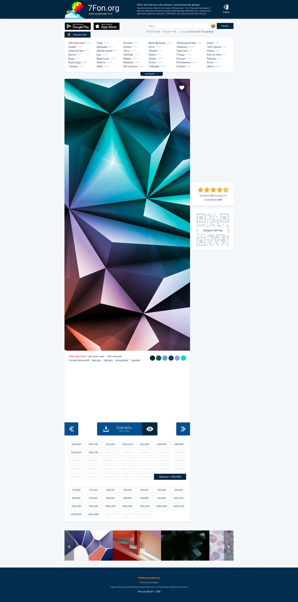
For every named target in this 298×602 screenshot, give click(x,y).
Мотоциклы (130, 66)
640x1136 (178, 498)
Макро (127, 58)
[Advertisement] (213, 130)
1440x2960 (144, 514)
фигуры (96, 360)
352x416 (144, 490)
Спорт (210, 42)
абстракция (115, 356)
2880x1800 (127, 468)
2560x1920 (93, 468)
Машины (128, 62)
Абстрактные (76, 42)
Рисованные (183, 62)
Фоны (210, 62)
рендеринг (122, 360)
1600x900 (144, 452)
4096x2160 (127, 476)
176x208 (76, 490)
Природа (181, 46)
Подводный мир (186, 42)
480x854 (127, 498)
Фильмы (211, 58)
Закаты (101, 62)
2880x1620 (110, 468)
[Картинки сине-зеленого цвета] (152, 358)
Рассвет (181, 58)
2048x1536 (161, 460)
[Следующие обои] (183, 428)
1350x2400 (93, 514)
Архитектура (75, 50)
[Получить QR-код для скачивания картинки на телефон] (213, 229)
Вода (71, 58)
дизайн (136, 360)
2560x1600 (76, 468)
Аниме (72, 46)
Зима (100, 66)
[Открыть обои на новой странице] (149, 428)
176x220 (93, 490)
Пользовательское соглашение (151, 587)
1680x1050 (76, 460)
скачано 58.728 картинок (201, 32)
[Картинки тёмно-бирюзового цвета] (158, 358)
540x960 (144, 498)
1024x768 (93, 444)
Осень (152, 62)
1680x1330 (93, 460)
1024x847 (110, 444)
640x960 (161, 498)
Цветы (211, 66)
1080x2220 (178, 506)
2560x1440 (178, 460)
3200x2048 (161, 468)
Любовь (128, 54)
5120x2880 (144, 476)
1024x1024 (127, 444)
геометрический (79, 360)
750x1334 (144, 506)
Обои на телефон (149, 582)
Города (72, 66)
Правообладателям (121, 587)
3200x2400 (178, 468)
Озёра (152, 54)
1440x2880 (127, 514)
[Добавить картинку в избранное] (182, 87)
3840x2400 (110, 476)
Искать (225, 26)
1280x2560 (76, 514)
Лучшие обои (80, 34)
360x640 (76, 498)
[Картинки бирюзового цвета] (183, 358)
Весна (72, 54)
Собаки (180, 66)
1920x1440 (144, 460)
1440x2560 (110, 514)
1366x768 (93, 452)
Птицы (180, 54)
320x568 (178, 490)
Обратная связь (178, 587)
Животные (103, 58)
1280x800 (161, 444)
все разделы (151, 74)
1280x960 (178, 444)
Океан (152, 58)
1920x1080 (110, 460)
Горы (100, 42)
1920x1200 (127, 460)
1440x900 (127, 452)
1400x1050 (110, 452)
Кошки (127, 46)
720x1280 (76, 506)
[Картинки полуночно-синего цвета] (171, 358)
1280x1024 (76, 452)
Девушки (102, 46)
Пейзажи (154, 66)
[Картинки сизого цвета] (177, 358)
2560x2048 (144, 468)
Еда (99, 54)
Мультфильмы (157, 42)
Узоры (210, 50)
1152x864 (144, 444)
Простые (181, 50)
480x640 (93, 498)
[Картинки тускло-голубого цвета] (164, 358)
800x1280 (110, 506)
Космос (128, 42)
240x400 (127, 490)
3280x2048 (76, 476)
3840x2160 (93, 476)
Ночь (152, 46)
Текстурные (214, 46)
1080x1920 (161, 506)
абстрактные (96, 356)
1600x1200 (178, 452)
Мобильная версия (149, 578)
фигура (109, 360)
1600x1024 (161, 452)
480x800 (110, 498)
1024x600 (76, 444)
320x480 (161, 490)
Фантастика (214, 54)
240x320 (110, 490)
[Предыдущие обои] (71, 428)
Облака (153, 50)
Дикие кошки (104, 50)
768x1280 (93, 506)
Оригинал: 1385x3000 (170, 476)
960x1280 (127, 506)
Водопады (74, 62)
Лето (126, 50)
